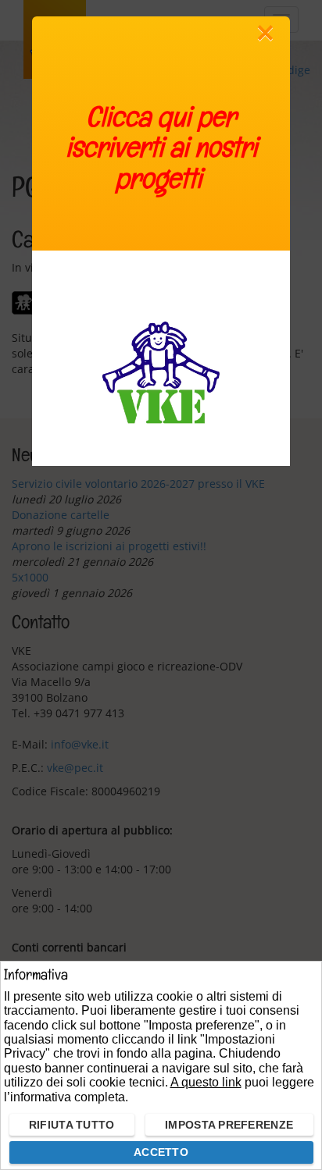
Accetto (161, 1152)
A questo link (206, 1082)
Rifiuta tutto (72, 1124)
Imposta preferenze (229, 1124)
